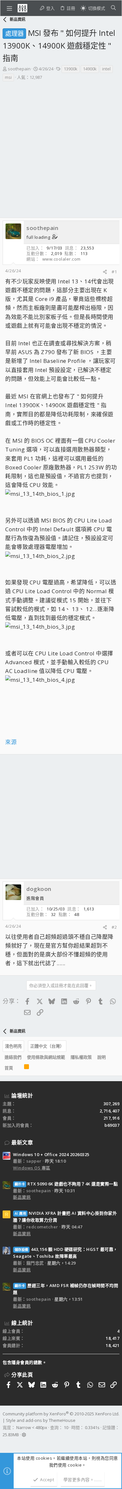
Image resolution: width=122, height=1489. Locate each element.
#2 (114, 927)
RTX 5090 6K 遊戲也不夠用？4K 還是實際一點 (66, 1184)
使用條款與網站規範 (46, 1057)
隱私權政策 (81, 1057)
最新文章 (22, 1142)
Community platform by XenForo (61, 1414)
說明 (101, 1057)
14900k (90, 69)
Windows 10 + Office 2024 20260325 (51, 1154)
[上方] (18, 1068)
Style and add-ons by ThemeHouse (40, 1420)
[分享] (105, 272)
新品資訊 (22, 1197)
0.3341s (92, 1427)
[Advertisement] (61, 146)
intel (106, 69)
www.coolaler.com (61, 259)
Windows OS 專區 (31, 1168)
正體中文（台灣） (47, 1046)
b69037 (111, 1125)
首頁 (9, 1068)
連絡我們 (13, 1057)
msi (8, 77)
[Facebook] (5, 1443)
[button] (9, 8)
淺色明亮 (13, 1046)
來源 (11, 742)
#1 (114, 272)
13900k (70, 69)
